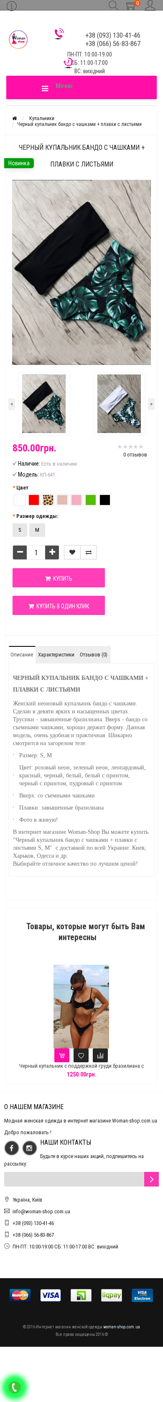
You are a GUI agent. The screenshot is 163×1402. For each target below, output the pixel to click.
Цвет (22, 487)
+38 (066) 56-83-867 (33, 1235)
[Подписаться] (151, 1179)
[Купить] (61, 1055)
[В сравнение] (88, 552)
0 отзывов (135, 454)
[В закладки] (72, 552)
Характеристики (56, 654)
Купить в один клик (61, 606)
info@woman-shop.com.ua (41, 1211)
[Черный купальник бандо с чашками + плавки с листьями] (43, 404)
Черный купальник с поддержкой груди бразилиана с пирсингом (81, 1069)
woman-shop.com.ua (121, 1327)
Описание (21, 654)
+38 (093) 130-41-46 (33, 1223)
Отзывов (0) (93, 654)
